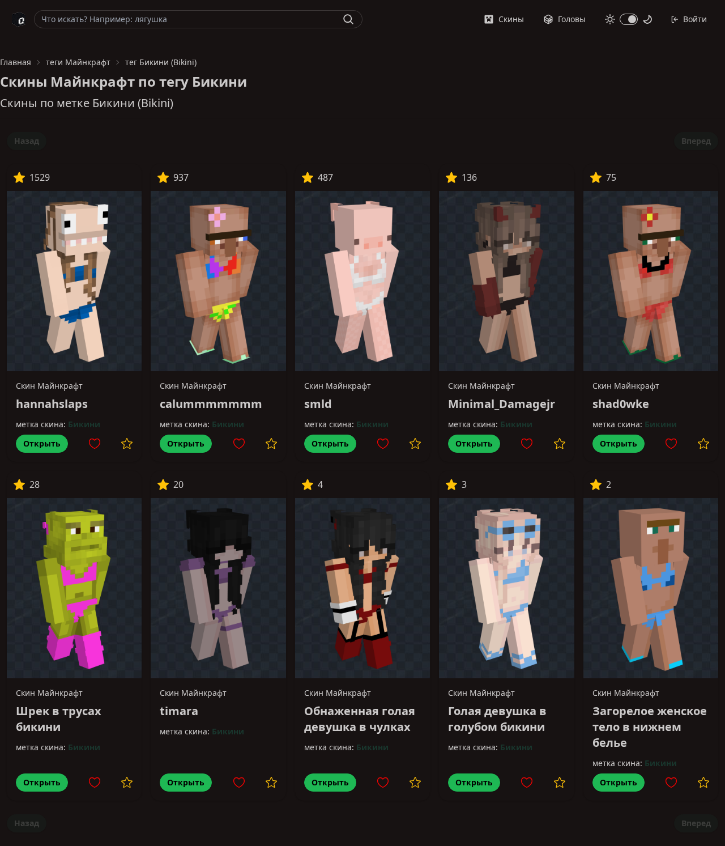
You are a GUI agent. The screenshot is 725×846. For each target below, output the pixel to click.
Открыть (42, 443)
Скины (511, 19)
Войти (695, 19)
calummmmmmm (211, 403)
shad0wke (620, 403)
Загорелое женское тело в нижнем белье (649, 726)
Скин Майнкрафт (49, 385)
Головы (572, 19)
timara (179, 711)
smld (318, 403)
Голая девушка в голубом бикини (497, 718)
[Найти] (348, 19)
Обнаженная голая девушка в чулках (359, 718)
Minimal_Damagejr (501, 403)
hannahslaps (52, 403)
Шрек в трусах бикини (58, 718)
